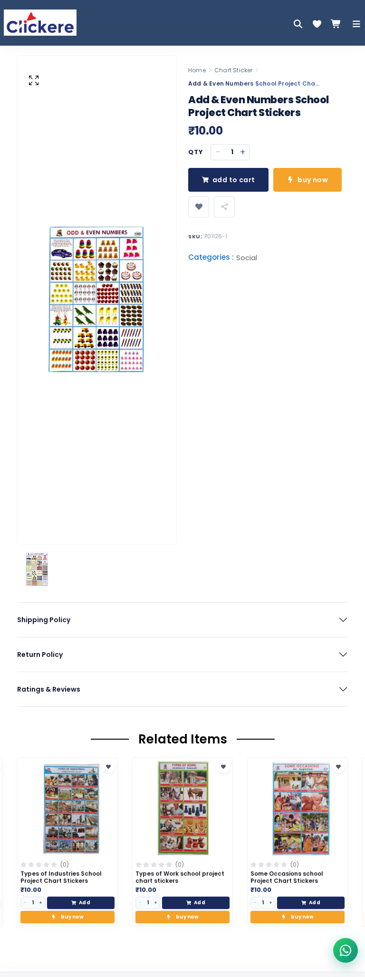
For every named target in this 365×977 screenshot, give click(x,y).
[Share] (224, 206)
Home (197, 70)
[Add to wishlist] (198, 206)
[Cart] (336, 23)
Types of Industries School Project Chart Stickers (61, 877)
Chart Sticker (233, 70)
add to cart (233, 180)
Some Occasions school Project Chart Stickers (286, 877)
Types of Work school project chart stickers (179, 877)
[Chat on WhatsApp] (345, 950)
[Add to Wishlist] (108, 767)
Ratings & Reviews (48, 689)
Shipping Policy (43, 620)
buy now (313, 180)
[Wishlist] (317, 23)
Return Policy (40, 654)
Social (246, 258)
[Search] (298, 23)
